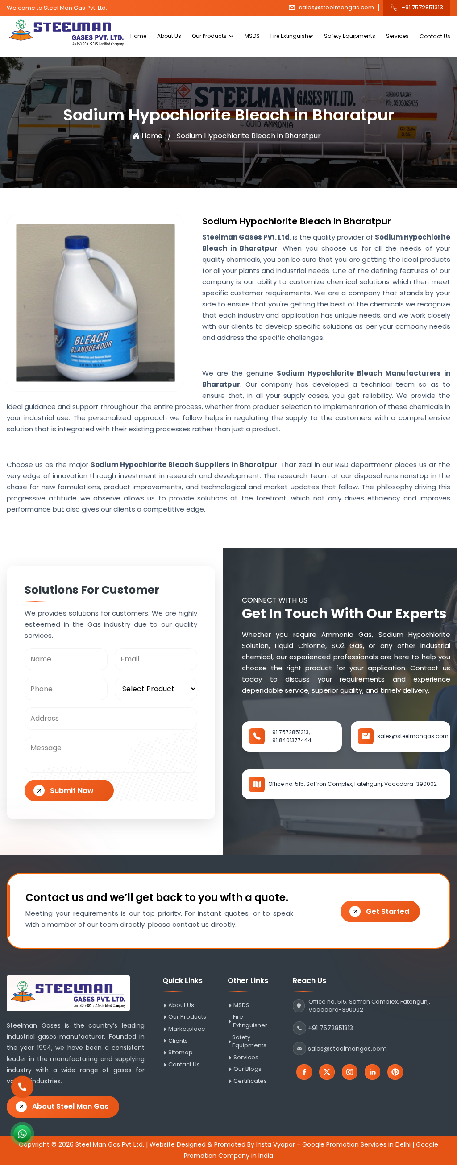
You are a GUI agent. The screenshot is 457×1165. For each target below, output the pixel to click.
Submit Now (72, 790)
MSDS (252, 36)
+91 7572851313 (422, 8)
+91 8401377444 (290, 740)
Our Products (209, 36)
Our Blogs (247, 1069)
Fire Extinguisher (291, 36)
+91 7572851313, (289, 732)
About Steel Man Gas (70, 1106)
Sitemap (180, 1053)
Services (397, 36)
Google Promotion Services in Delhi (356, 1144)
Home (138, 36)
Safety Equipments (349, 36)
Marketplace (186, 1029)
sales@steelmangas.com (336, 8)
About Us (169, 36)
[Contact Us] (22, 1086)
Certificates (250, 1081)
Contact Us (435, 36)
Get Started (387, 911)
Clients (178, 1041)
